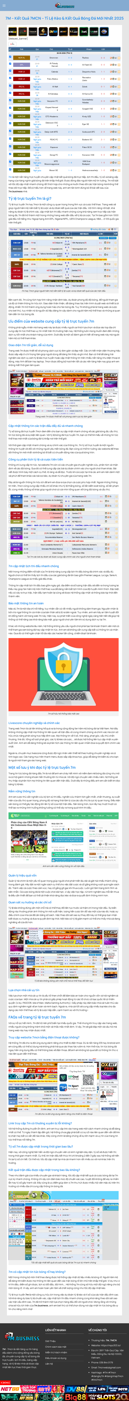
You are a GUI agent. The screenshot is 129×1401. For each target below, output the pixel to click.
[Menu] (4, 5)
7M (4, 1349)
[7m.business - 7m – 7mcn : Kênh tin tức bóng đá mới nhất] (64, 5)
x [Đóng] (5, 1382)
